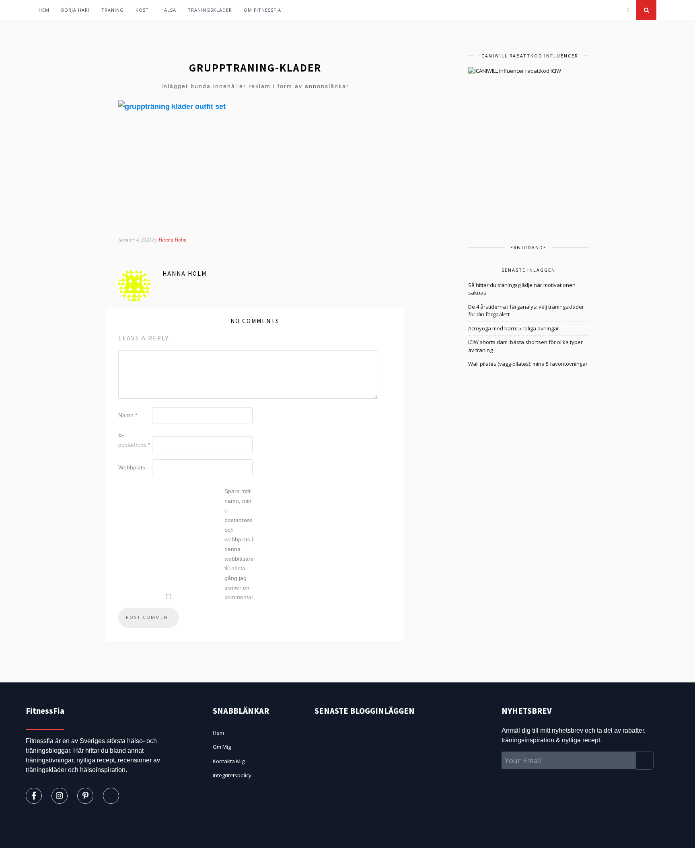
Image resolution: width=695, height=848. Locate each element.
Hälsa (168, 10)
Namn (127, 415)
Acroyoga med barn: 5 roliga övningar (513, 328)
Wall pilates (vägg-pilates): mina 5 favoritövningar (528, 363)
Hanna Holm (172, 240)
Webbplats (131, 467)
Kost (142, 10)
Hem (44, 10)
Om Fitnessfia (262, 10)
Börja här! (75, 10)
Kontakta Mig (229, 761)
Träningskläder (210, 10)
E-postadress (134, 440)
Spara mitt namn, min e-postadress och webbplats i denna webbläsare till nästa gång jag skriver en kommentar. (239, 544)
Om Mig (222, 746)
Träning (112, 10)
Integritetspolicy (232, 775)
